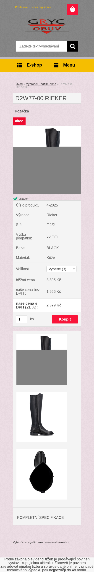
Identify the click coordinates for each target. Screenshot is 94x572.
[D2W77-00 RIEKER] (47, 128)
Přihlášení (21, 7)
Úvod (19, 84)
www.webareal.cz (57, 542)
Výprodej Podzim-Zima (41, 84)
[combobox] (61, 269)
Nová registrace (41, 7)
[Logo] (47, 26)
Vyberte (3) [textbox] (57, 269)
